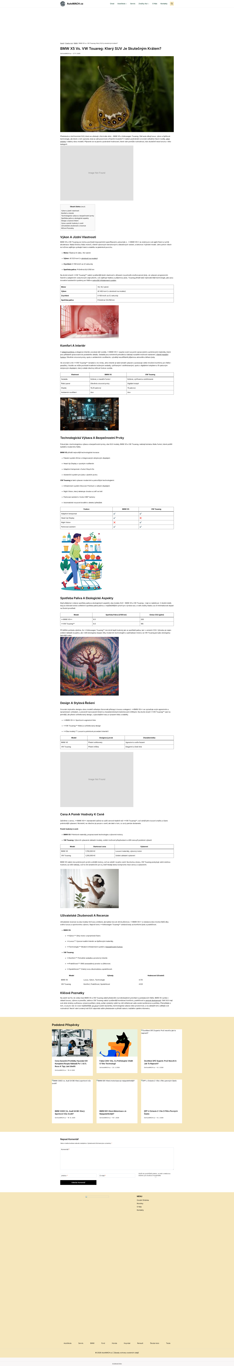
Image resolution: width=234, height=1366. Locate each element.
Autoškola (67, 1343)
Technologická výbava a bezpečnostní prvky (77, 216)
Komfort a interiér (67, 213)
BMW (92, 1343)
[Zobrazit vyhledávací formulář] (172, 4)
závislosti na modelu (89, 258)
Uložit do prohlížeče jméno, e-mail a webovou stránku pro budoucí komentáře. (154, 1174)
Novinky (140, 1203)
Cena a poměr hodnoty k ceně (72, 223)
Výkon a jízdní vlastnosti (70, 211)
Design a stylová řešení (69, 221)
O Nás (154, 4)
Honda (114, 1343)
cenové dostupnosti (153, 1000)
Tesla (168, 1343)
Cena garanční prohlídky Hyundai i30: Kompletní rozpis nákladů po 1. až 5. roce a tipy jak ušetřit (71, 1063)
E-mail (103, 1176)
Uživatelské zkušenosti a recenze (73, 226)
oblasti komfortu (68, 352)
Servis (132, 4)
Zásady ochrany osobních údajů (126, 1353)
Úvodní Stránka (143, 1200)
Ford (103, 1343)
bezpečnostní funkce (114, 947)
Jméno (64, 1176)
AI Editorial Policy (117, 1363)
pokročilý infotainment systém (104, 280)
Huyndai (127, 1343)
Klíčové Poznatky (67, 228)
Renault (140, 1343)
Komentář (65, 1149)
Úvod (112, 4)
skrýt (83, 207)
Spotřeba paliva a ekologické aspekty (75, 218)
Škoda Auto (154, 1343)
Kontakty (164, 4)
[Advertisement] (117, 21)
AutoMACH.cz (66, 53)
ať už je (95, 1006)
